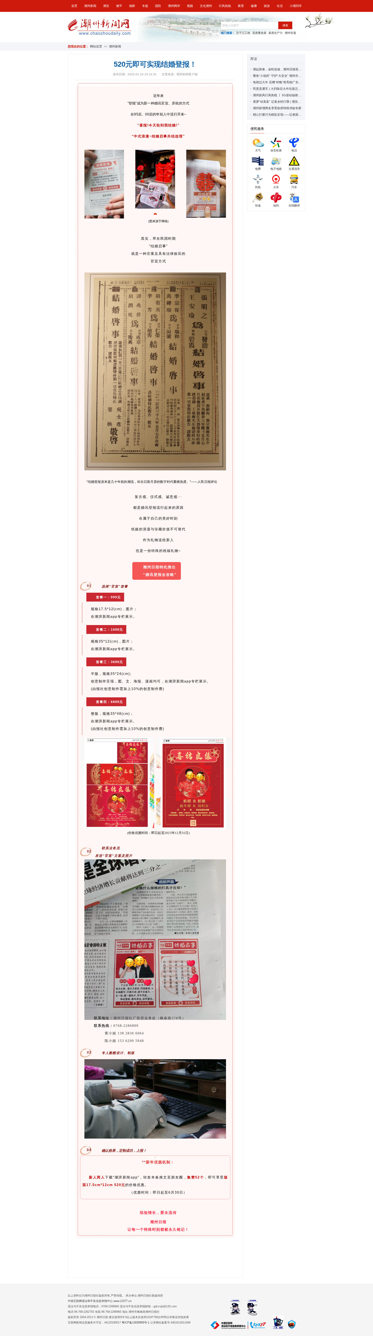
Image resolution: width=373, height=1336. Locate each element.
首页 (74, 6)
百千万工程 (243, 33)
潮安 (106, 6)
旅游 (267, 6)
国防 (158, 6)
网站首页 (96, 46)
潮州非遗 (290, 33)
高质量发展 (259, 33)
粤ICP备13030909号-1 (136, 1322)
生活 (280, 6)
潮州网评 (174, 6)
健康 (254, 6)
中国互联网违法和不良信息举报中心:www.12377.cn (99, 1301)
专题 (145, 6)
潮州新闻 (90, 6)
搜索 (285, 25)
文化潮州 (206, 6)
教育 (241, 6)
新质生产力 (276, 33)
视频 (190, 6)
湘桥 (132, 6)
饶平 (119, 6)
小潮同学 (296, 6)
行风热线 (225, 6)
